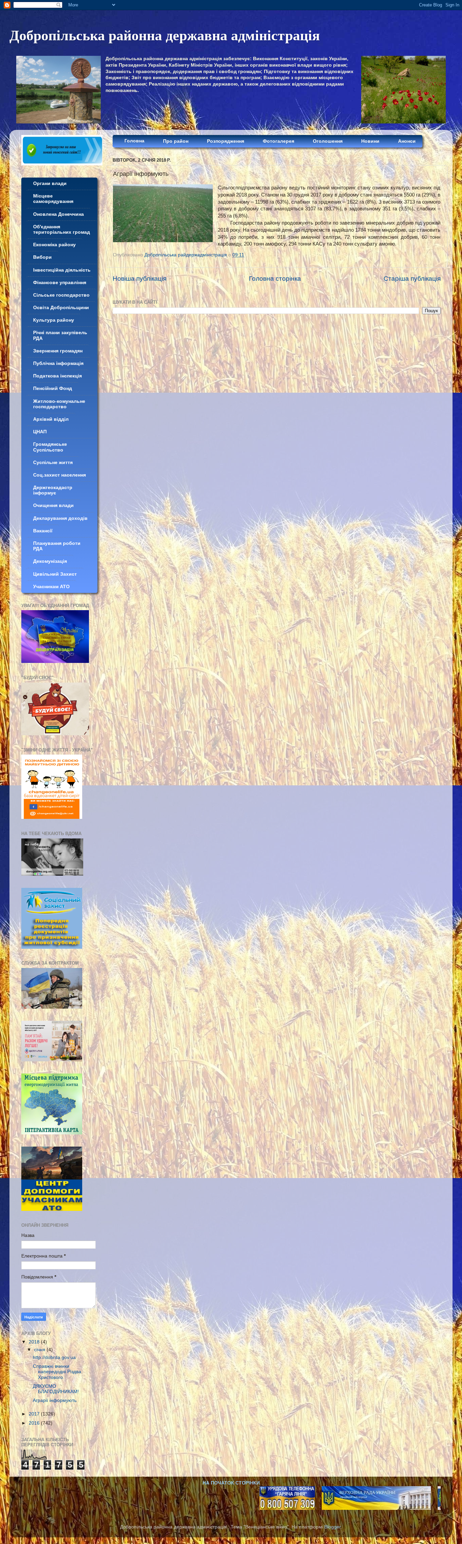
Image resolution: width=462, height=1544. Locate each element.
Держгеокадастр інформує (52, 490)
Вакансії (42, 530)
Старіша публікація (412, 278)
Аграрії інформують (54, 1400)
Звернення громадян (58, 350)
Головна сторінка (275, 278)
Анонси (407, 141)
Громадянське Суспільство (50, 447)
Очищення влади (53, 505)
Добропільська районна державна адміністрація (164, 34)
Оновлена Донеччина (58, 214)
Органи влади (50, 183)
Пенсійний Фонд (52, 388)
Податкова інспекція (57, 375)
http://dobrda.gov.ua (54, 1357)
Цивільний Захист (55, 574)
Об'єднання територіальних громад (61, 229)
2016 (35, 1423)
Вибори (42, 257)
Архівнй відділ (51, 419)
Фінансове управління (59, 282)
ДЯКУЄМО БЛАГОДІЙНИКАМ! (56, 1389)
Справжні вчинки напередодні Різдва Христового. (57, 1372)
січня (40, 1349)
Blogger (332, 1526)
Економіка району (54, 244)
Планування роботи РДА (56, 546)
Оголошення (328, 141)
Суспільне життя (53, 462)
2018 (35, 1341)
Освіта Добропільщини (61, 307)
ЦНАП (40, 431)
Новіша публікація (139, 278)
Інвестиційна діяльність (62, 270)
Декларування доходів (60, 518)
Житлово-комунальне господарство (59, 404)
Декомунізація (50, 561)
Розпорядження (225, 141)
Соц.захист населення (59, 475)
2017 (35, 1413)
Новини (370, 141)
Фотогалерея (278, 141)
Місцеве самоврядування (53, 198)
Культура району (53, 320)
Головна (134, 140)
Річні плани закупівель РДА (60, 335)
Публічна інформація (58, 363)
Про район (175, 141)
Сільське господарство (61, 295)
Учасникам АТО (51, 586)
